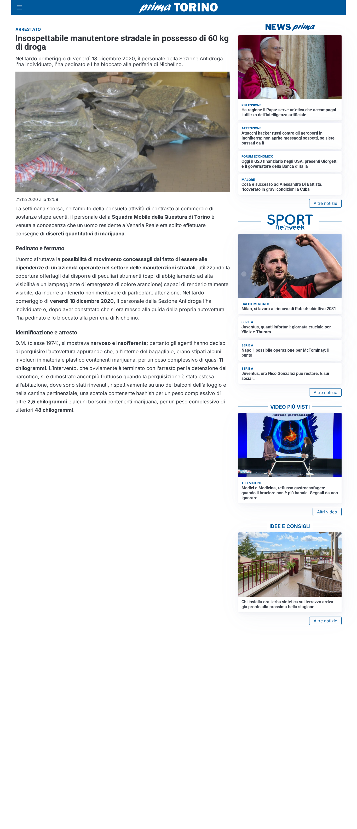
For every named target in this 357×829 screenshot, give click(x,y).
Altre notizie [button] (325, 203)
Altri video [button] (327, 511)
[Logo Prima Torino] (178, 7)
